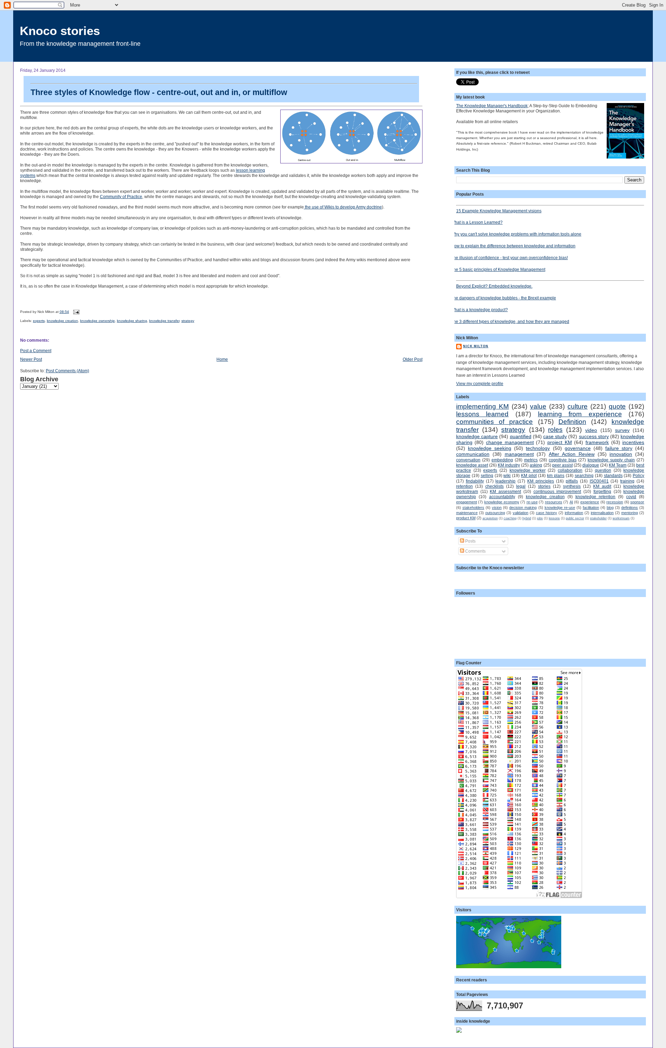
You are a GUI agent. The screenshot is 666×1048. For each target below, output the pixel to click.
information (574, 513)
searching (584, 475)
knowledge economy (501, 502)
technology (538, 448)
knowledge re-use (560, 507)
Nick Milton (475, 346)
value (538, 406)
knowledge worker (528, 470)
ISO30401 (599, 481)
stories (544, 486)
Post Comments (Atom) (67, 370)
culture (577, 406)
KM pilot (529, 475)
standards (613, 475)
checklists (494, 486)
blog (610, 507)
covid (631, 496)
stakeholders (473, 507)
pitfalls (572, 481)
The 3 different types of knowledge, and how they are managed (510, 321)
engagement (466, 502)
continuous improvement (557, 491)
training (627, 481)
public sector (575, 518)
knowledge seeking (489, 448)
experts (39, 321)
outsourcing (495, 513)
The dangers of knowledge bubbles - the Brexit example (503, 298)
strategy (187, 321)
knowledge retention (595, 496)
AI (571, 502)
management (519, 454)
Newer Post (31, 359)
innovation (620, 454)
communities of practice (494, 421)
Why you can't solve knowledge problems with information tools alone (516, 234)
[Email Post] (75, 312)
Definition (572, 421)
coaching (510, 518)
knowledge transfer (164, 321)
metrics (531, 460)
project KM (559, 442)
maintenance (467, 513)
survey (622, 430)
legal (521, 486)
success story (594, 436)
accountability (502, 496)
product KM (466, 518)
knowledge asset (472, 465)
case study (555, 436)
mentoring (629, 513)
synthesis (572, 486)
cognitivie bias (563, 460)
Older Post (412, 359)
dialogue (590, 465)
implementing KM (482, 406)
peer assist (562, 465)
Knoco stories (60, 30)
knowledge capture (477, 436)
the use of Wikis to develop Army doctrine (343, 207)
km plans (555, 475)
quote (617, 406)
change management (510, 442)
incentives (633, 442)
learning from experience (580, 414)
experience (589, 502)
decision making (523, 507)
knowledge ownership (97, 321)
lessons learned (482, 414)
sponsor (637, 502)
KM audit (602, 486)
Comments (475, 551)
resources (553, 502)
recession (614, 502)
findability (475, 481)
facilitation (591, 507)
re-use (532, 502)
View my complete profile (479, 383)
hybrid (526, 518)
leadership (505, 481)
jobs (540, 518)
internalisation (602, 513)
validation (520, 513)
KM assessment (505, 491)
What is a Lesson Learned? (477, 222)
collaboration (570, 470)
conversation (468, 460)
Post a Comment (35, 350)
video (591, 430)
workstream (621, 518)
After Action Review (572, 454)
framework (597, 442)
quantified (520, 436)
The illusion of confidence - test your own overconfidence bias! (509, 257)
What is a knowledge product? (479, 309)
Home (222, 359)
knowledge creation (62, 321)
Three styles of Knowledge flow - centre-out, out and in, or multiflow (159, 92)
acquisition (490, 518)
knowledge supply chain (611, 460)
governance (578, 448)
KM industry (509, 465)
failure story (618, 448)
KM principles (540, 481)
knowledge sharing (132, 321)
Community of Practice (121, 196)
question (603, 470)
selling (487, 475)
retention (464, 486)
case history (546, 513)
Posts (470, 541)
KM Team (617, 465)
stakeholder (598, 518)
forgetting (602, 491)
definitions (629, 507)
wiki (507, 475)
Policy (638, 475)
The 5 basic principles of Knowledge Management (498, 269)
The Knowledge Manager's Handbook (492, 105)
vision (497, 507)
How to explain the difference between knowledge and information (513, 246)
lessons (554, 518)
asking (536, 465)
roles (555, 429)
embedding (502, 460)
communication (472, 454)
